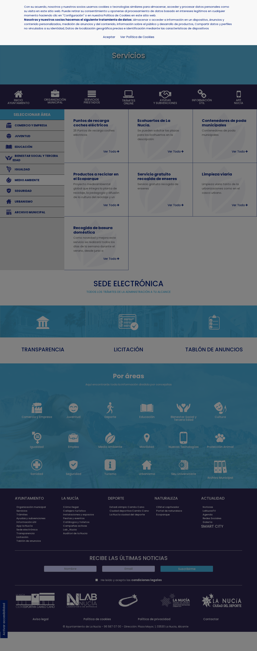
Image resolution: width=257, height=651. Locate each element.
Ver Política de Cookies (137, 37)
